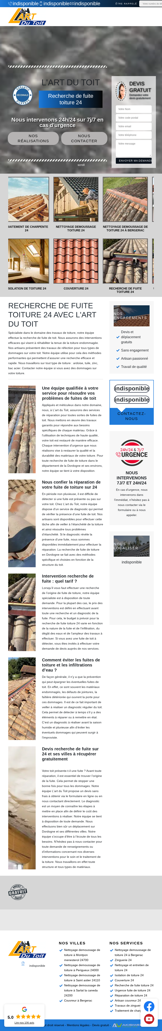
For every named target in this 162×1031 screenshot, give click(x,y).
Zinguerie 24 (123, 960)
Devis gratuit (100, 1025)
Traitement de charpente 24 (133, 1010)
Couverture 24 (124, 980)
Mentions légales (78, 1025)
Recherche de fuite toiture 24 (134, 985)
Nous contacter (84, 138)
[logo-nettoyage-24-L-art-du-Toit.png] (27, 16)
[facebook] (149, 1006)
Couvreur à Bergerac (78, 1000)
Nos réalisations (33, 138)
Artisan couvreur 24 (128, 1000)
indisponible (24, 3)
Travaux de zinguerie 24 (131, 1005)
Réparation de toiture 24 (131, 995)
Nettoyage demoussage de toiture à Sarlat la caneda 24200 (82, 990)
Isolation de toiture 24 (129, 975)
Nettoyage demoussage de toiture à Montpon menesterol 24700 (82, 955)
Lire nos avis (24, 1022)
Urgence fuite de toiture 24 (132, 990)
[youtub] (149, 1018)
